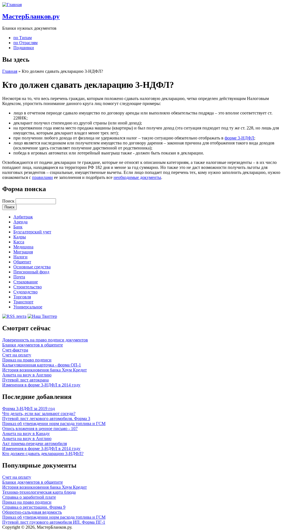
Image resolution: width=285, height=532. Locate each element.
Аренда (20, 221)
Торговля (22, 296)
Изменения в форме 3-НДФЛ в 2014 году (41, 385)
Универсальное (27, 306)
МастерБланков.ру (31, 16)
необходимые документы (137, 177)
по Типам (22, 37)
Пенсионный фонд (31, 271)
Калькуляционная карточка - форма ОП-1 (41, 365)
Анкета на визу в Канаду (26, 433)
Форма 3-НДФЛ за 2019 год (28, 408)
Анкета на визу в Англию (26, 375)
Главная (9, 71)
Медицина (23, 246)
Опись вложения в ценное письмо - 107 (40, 428)
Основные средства (32, 266)
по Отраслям (25, 42)
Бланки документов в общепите (32, 345)
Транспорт (23, 301)
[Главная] (12, 4)
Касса (18, 241)
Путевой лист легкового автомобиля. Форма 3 (46, 418)
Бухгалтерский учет (32, 231)
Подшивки (23, 47)
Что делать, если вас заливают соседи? (38, 413)
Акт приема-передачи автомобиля (34, 443)
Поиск (9, 201)
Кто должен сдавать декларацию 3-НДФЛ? (42, 453)
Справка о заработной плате (29, 497)
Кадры (19, 236)
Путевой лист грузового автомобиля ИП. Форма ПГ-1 (53, 522)
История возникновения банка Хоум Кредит (44, 370)
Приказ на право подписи (26, 360)
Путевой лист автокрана (25, 380)
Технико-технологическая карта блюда (39, 492)
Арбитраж (23, 216)
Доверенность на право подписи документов (45, 340)
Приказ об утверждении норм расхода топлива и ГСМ (53, 423)
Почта (19, 276)
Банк (18, 226)
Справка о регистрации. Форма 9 (33, 507)
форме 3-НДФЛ (239, 138)
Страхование (25, 281)
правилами (42, 177)
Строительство (27, 286)
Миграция (23, 251)
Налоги (20, 256)
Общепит (22, 261)
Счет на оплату (16, 355)
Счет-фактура (15, 350)
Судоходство (25, 291)
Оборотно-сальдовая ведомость (32, 512)
